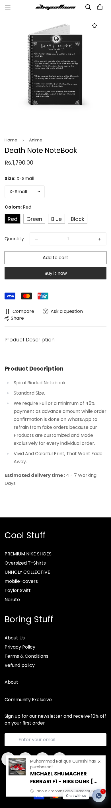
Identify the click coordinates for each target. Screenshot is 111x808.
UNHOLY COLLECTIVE (27, 572)
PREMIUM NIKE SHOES (28, 554)
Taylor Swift (18, 590)
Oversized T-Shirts (25, 563)
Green (34, 219)
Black (77, 219)
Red (12, 219)
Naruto (12, 599)
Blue (56, 219)
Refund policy (20, 665)
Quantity (14, 238)
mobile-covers (21, 581)
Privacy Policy (20, 647)
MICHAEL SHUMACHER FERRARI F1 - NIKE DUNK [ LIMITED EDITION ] (61, 777)
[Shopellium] (56, 7)
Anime (35, 140)
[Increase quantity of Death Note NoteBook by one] (99, 239)
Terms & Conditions (26, 656)
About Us (15, 638)
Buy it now (55, 273)
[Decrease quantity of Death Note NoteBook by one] (36, 239)
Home (11, 140)
